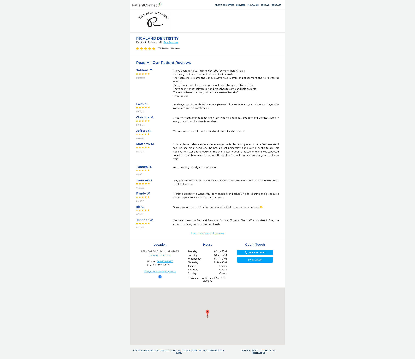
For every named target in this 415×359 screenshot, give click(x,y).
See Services (171, 42)
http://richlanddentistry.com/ (160, 271)
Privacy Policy (250, 351)
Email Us (255, 260)
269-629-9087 (165, 261)
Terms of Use (268, 351)
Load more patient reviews (207, 233)
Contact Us (258, 353)
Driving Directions (160, 255)
